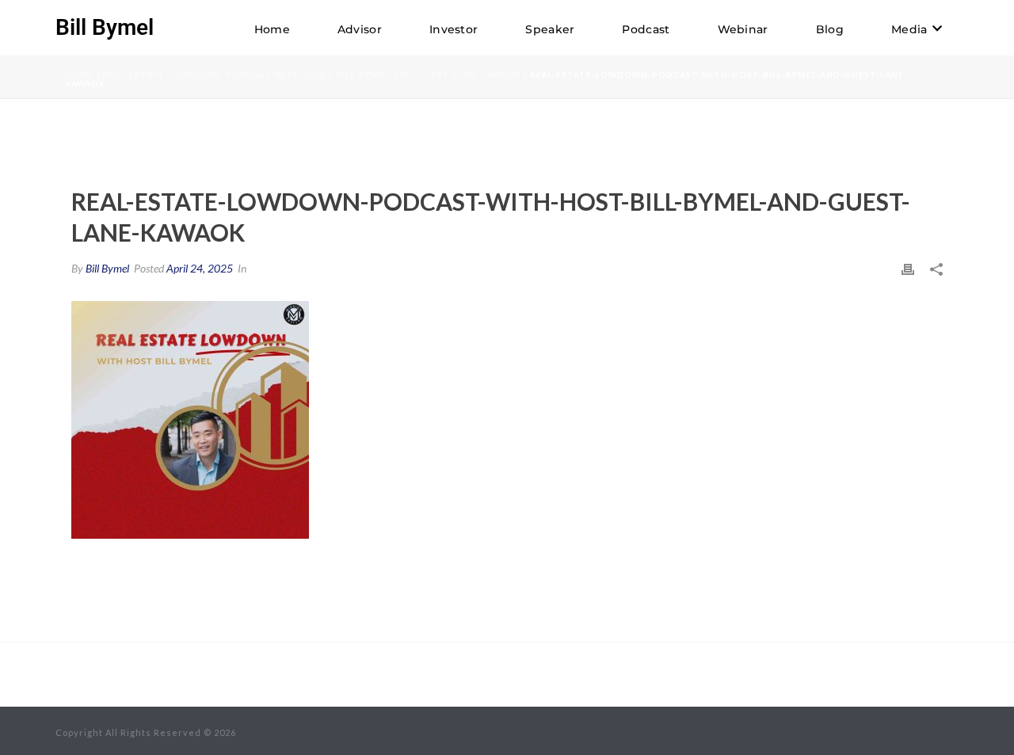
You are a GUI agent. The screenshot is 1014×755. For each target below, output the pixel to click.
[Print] (908, 268)
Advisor (359, 29)
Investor (453, 29)
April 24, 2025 (199, 268)
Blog (830, 29)
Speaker (549, 29)
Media (909, 29)
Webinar (743, 29)
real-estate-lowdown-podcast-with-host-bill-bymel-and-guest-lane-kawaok (312, 74)
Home (272, 29)
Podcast (645, 29)
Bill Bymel (107, 268)
